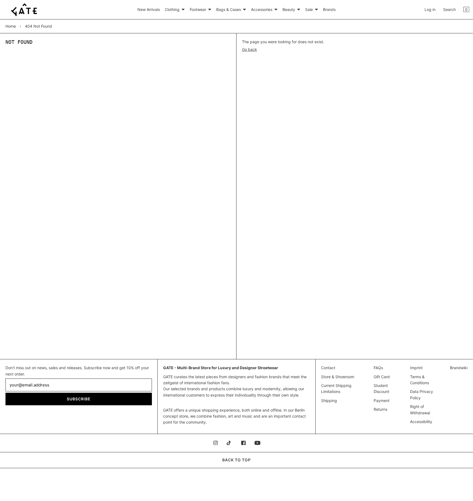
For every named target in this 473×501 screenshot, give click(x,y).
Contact (328, 367)
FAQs (378, 367)
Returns (380, 409)
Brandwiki (459, 367)
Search (449, 9)
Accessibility (421, 421)
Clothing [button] (172, 9)
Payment (382, 400)
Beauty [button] (288, 9)
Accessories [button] (261, 9)
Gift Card (382, 376)
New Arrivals (148, 9)
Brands (329, 9)
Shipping (329, 400)
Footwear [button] (198, 9)
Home (10, 26)
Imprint (416, 367)
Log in (430, 9)
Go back (249, 49)
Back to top (236, 460)
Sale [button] (309, 9)
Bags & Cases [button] (228, 9)
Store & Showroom (337, 376)
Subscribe (79, 399)
